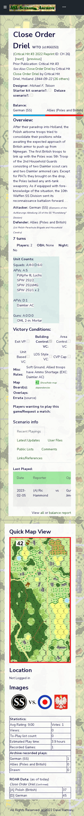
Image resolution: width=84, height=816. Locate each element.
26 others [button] (61, 79)
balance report (60, 513)
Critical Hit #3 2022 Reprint (34, 54)
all (42, 513)
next (19, 59)
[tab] (29, 431)
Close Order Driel (38, 69)
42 (37, 382)
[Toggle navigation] (62, 7)
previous (34, 59)
